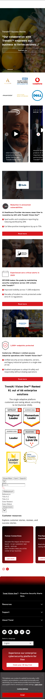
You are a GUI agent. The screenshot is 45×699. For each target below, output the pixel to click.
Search (23, 478)
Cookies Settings (22, 689)
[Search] (22, 488)
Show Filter (7, 478)
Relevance (6, 494)
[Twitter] (16, 632)
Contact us (22, 50)
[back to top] (4, 511)
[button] (4, 69)
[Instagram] (22, 632)
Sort (16, 478)
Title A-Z (5, 496)
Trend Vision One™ (10, 593)
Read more (14, 233)
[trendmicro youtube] (28, 632)
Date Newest (7, 501)
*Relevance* (8, 491)
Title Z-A (5, 499)
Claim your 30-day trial (19, 664)
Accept (22, 695)
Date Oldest (7, 504)
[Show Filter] (4, 482)
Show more (7, 507)
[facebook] (10, 632)
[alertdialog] (22, 685)
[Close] (42, 675)
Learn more (10, 559)
